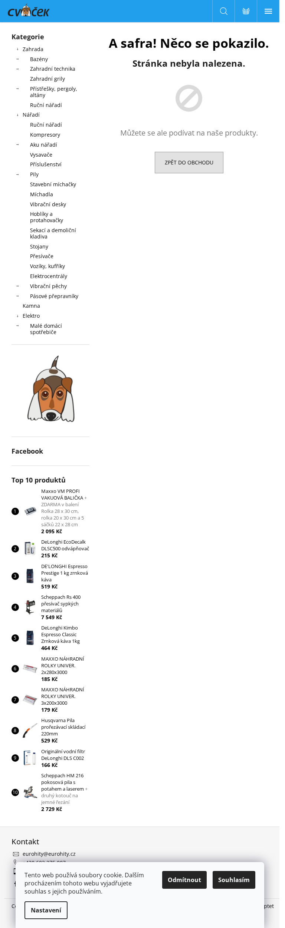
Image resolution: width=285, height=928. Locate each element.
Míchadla (41, 194)
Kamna (31, 305)
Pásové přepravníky (54, 296)
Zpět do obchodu (189, 162)
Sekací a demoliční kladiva (53, 233)
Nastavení (46, 910)
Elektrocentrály (48, 276)
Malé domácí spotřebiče (46, 329)
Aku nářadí (43, 144)
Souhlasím (234, 880)
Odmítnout (184, 880)
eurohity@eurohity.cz (49, 853)
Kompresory (45, 134)
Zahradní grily (47, 78)
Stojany (39, 246)
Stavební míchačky (53, 184)
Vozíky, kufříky (47, 266)
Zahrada (33, 49)
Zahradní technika (52, 68)
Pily (34, 174)
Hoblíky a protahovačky (46, 217)
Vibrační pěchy (48, 286)
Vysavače (41, 154)
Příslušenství (46, 164)
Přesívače (41, 256)
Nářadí (31, 114)
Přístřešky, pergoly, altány (53, 92)
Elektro (31, 315)
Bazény (39, 59)
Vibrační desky (48, 204)
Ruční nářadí (46, 105)
